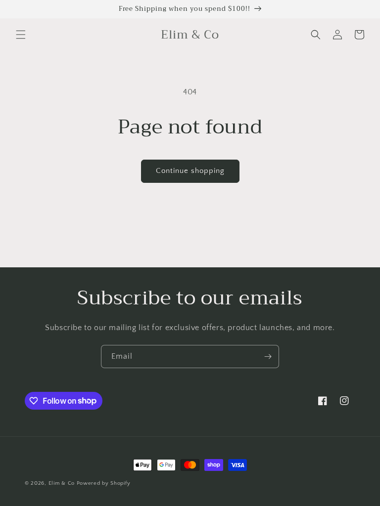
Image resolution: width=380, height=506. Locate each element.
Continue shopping (190, 171)
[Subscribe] (268, 356)
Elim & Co (61, 483)
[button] (21, 34)
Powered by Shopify (104, 483)
